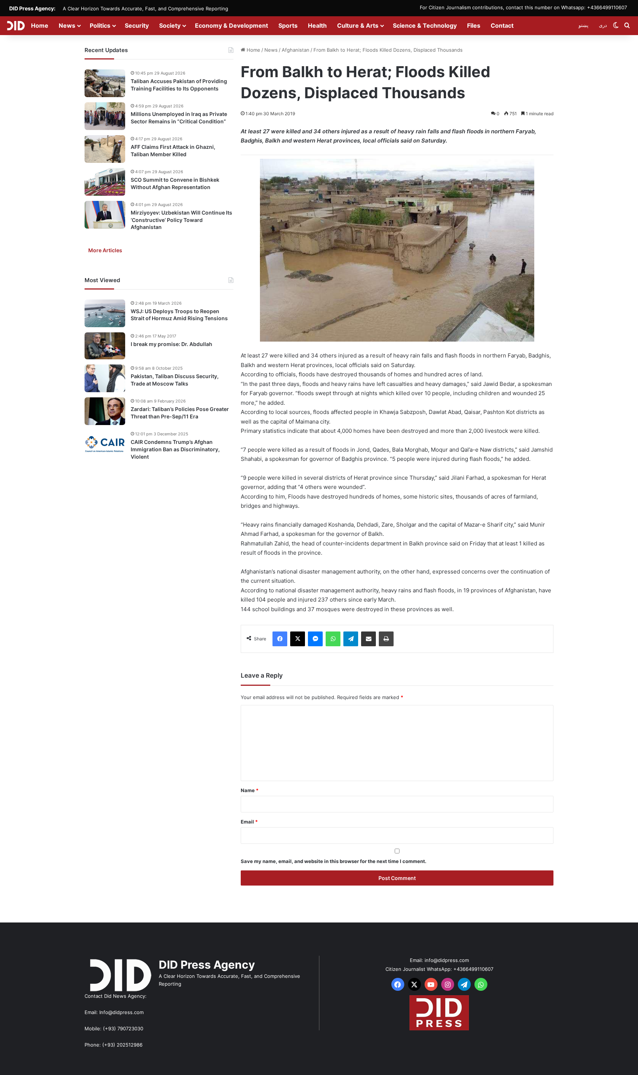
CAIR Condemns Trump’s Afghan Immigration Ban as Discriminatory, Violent (175, 449)
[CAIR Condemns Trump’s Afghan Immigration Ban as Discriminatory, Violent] (105, 444)
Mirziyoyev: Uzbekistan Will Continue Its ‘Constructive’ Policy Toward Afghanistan (181, 219)
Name (249, 790)
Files (473, 25)
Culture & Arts (357, 25)
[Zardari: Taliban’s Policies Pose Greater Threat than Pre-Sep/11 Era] (105, 411)
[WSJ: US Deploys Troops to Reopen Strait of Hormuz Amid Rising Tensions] (105, 313)
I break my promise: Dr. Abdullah (171, 344)
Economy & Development (231, 25)
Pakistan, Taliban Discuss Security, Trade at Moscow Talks (175, 380)
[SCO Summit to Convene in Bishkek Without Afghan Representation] (105, 182)
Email (249, 822)
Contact (502, 25)
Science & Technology (425, 25)
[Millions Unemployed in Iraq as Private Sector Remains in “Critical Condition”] (105, 116)
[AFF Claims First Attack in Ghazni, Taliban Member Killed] (105, 149)
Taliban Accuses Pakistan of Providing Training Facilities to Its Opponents (179, 85)
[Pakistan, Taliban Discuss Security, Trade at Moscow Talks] (105, 378)
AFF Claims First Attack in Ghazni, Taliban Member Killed (173, 150)
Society (170, 25)
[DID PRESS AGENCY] (16, 25)
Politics (100, 25)
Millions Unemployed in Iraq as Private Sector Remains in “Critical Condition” (179, 117)
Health (317, 25)
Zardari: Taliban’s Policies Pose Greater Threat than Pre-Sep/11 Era (180, 413)
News (67, 25)
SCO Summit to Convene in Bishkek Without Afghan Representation (175, 183)
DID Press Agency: (32, 8)
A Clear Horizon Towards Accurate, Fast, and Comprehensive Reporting (145, 8)
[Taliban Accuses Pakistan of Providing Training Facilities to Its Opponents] (105, 83)
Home (39, 25)
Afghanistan (295, 50)
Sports (288, 25)
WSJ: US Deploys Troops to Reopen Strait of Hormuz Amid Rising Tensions (179, 315)
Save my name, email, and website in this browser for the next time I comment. (333, 861)
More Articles (105, 250)
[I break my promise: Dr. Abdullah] (105, 346)
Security (137, 25)
